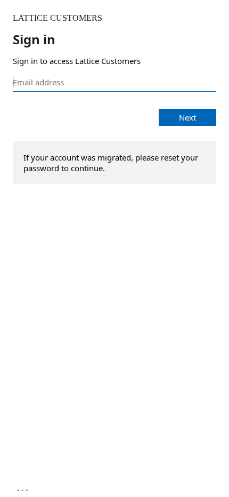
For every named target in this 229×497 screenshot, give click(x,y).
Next (187, 117)
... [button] (23, 488)
